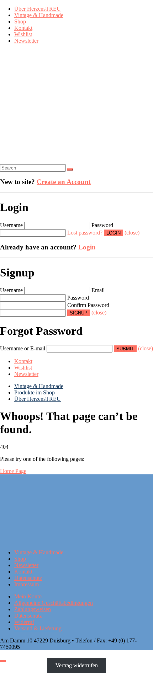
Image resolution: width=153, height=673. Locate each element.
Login (87, 247)
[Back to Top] (3, 661)
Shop (20, 21)
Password (102, 225)
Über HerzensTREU (37, 9)
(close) (132, 233)
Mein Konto (28, 596)
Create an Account (64, 181)
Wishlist (23, 34)
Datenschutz (28, 578)
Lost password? (84, 233)
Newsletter (26, 41)
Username (11, 225)
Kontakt (23, 28)
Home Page (13, 471)
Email (98, 290)
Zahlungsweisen (32, 609)
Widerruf (24, 622)
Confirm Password (88, 305)
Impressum (26, 584)
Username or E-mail (22, 348)
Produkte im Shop (34, 392)
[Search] (70, 169)
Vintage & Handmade (38, 15)
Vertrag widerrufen (77, 665)
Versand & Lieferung (38, 628)
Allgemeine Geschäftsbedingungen (53, 603)
